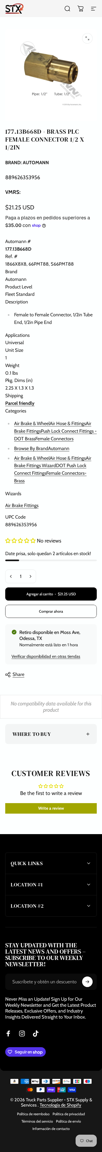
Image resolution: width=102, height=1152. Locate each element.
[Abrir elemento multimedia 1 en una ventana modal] (87, 38)
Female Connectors (54, 439)
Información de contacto (51, 1129)
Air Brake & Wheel (32, 423)
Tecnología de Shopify (60, 1105)
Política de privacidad (69, 1114)
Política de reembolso (33, 1114)
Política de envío (68, 1121)
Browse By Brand (31, 448)
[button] (21, 541)
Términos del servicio (37, 1121)
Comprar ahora (51, 611)
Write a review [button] (51, 808)
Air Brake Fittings (21, 505)
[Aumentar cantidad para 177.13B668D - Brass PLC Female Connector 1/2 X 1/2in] (30, 576)
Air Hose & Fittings (68, 423)
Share (18, 674)
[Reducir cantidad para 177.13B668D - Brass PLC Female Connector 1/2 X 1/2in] (10, 576)
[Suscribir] (87, 982)
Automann (58, 448)
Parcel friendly (20, 403)
